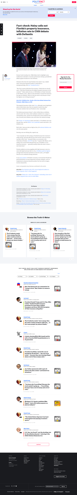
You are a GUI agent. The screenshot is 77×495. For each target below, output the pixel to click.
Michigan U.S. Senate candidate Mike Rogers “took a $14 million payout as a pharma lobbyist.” (36, 403)
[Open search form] (7, 2)
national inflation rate (45, 127)
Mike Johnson (26, 461)
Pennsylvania (41, 466)
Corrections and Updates (58, 464)
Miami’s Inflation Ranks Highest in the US (30, 201)
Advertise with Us (57, 462)
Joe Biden (25, 462)
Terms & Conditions (10, 491)
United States (45, 195)
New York (40, 464)
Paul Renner (26, 365)
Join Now (51, 15)
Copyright (22, 491)
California (40, 457)
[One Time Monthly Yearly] (64, 12)
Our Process (56, 457)
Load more (38, 444)
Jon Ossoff (26, 298)
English (35, 5)
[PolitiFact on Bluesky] (16, 486)
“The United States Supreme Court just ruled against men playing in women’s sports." (37, 418)
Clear (59, 273)
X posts (25, 332)
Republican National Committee (31, 282)
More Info (5, 14)
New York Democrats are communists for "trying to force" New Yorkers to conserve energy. (37, 288)
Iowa (40, 460)
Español (41, 5)
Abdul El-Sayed (27, 397)
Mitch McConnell (27, 460)
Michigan (40, 461)
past (21, 157)
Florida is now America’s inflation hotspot (28, 198)
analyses (24, 157)
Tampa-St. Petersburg (24, 120)
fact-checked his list (33, 85)
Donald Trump (13, 228)
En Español (56, 460)
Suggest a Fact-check (60, 476)
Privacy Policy (17, 491)
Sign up (63, 486)
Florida (40, 459)
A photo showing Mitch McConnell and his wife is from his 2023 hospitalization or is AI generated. (37, 337)
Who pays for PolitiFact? (58, 461)
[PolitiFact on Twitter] (11, 486)
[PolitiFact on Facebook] (14, 486)
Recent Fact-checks (57, 472)
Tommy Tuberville (62, 228)
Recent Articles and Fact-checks (59, 470)
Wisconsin (40, 470)
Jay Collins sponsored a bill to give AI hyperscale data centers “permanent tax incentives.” (37, 370)
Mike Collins (26, 428)
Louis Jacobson (7, 78)
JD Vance (25, 459)
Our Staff (55, 459)
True (36, 105)
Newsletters (56, 465)
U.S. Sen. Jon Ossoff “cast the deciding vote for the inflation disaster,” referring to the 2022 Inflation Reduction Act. (38, 434)
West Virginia (41, 469)
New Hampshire (41, 462)
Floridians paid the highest (43, 151)
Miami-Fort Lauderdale (34, 122)
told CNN (30, 141)
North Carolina (41, 465)
